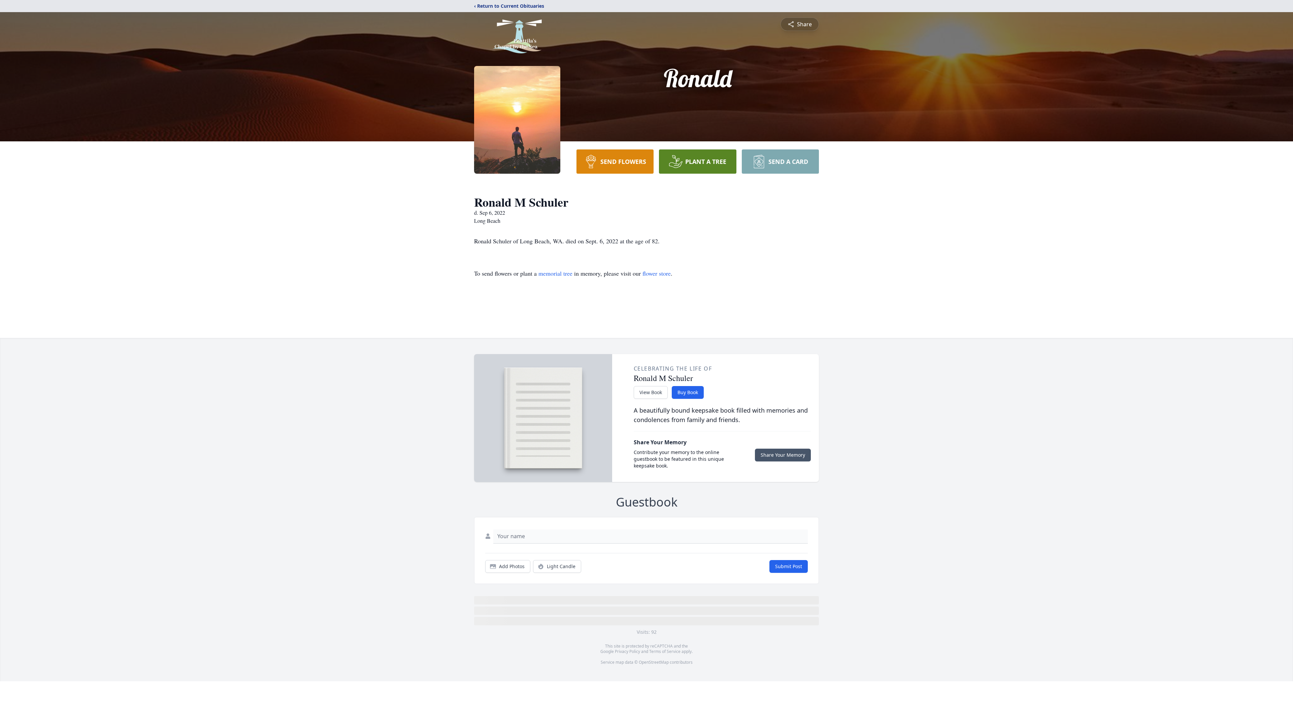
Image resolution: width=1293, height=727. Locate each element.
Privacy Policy (627, 651)
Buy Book (687, 392)
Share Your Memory (783, 455)
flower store (656, 273)
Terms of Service (665, 651)
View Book (650, 392)
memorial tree (555, 273)
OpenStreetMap (654, 662)
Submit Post (788, 566)
